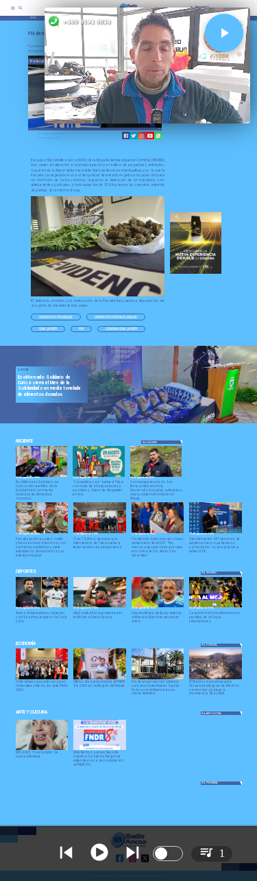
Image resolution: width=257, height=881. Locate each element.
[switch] (168, 853)
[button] (56, 317)
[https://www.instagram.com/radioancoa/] (142, 136)
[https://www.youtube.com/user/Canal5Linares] (150, 136)
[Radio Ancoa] (20, 12)
